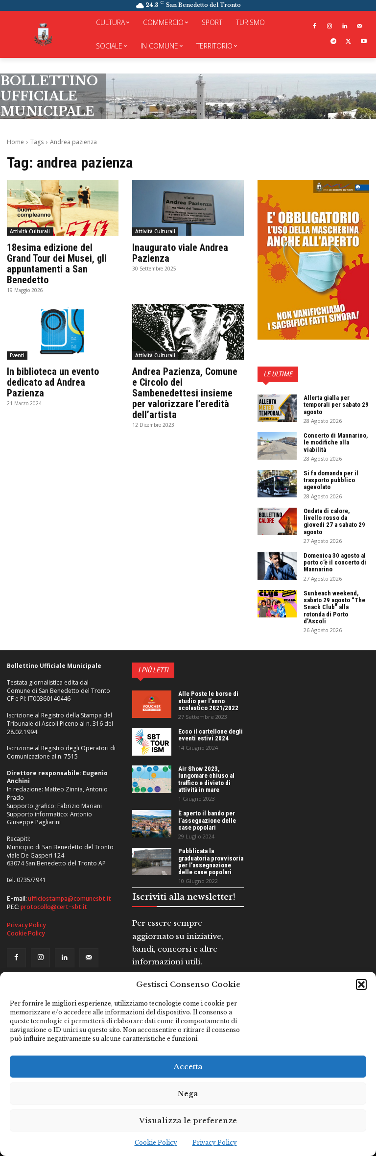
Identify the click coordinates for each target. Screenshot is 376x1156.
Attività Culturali (30, 231)
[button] (361, 984)
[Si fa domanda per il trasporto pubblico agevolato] (277, 483)
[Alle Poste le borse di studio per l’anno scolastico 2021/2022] (151, 704)
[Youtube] (363, 42)
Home (15, 142)
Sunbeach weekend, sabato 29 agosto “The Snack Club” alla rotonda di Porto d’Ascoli (334, 607)
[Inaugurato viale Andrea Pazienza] (188, 208)
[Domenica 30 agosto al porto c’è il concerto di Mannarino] (277, 566)
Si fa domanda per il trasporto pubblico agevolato (331, 480)
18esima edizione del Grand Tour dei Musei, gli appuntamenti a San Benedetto (57, 264)
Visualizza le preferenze (188, 1120)
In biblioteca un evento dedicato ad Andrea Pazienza (53, 382)
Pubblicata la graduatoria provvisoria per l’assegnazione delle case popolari (210, 861)
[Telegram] (333, 42)
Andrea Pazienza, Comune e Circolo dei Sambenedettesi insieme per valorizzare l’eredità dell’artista (184, 393)
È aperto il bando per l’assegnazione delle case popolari (207, 820)
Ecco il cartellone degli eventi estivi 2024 (210, 735)
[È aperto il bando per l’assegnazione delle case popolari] (151, 823)
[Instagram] (329, 26)
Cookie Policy (156, 1142)
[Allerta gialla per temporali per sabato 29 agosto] (277, 408)
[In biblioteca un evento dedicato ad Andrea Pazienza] (62, 332)
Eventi (17, 355)
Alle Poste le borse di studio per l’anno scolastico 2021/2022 (208, 701)
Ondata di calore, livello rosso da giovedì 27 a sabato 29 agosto (334, 521)
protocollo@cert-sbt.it (54, 906)
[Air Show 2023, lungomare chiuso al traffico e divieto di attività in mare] (151, 779)
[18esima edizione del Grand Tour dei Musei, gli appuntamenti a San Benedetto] (62, 208)
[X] (348, 42)
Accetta (188, 1066)
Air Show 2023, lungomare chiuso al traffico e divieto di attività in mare (206, 779)
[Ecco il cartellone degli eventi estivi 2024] (151, 742)
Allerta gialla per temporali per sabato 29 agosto (336, 405)
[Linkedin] (344, 26)
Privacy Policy (214, 1142)
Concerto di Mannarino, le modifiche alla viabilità (336, 442)
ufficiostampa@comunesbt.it (69, 898)
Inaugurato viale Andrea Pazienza (180, 253)
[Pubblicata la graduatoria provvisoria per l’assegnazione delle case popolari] (151, 861)
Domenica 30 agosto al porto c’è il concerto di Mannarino (335, 562)
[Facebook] (314, 26)
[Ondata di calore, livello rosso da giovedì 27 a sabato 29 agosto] (277, 521)
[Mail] (359, 26)
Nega (188, 1093)
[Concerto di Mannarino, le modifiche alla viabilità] (277, 446)
